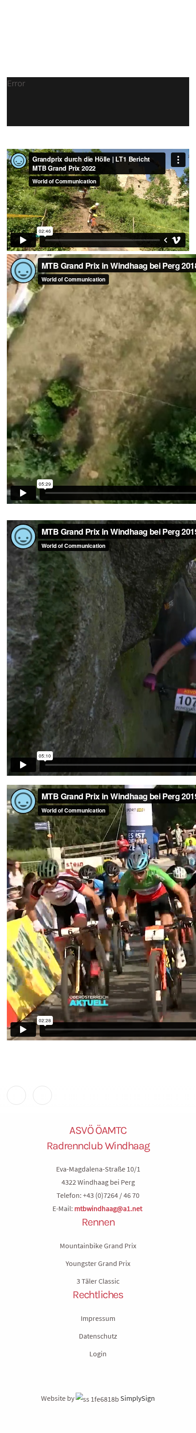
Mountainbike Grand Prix (98, 1245)
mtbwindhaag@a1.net (108, 1208)
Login (98, 1353)
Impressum (98, 1318)
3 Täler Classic (98, 1280)
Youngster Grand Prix (98, 1263)
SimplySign (137, 1398)
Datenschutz (98, 1335)
